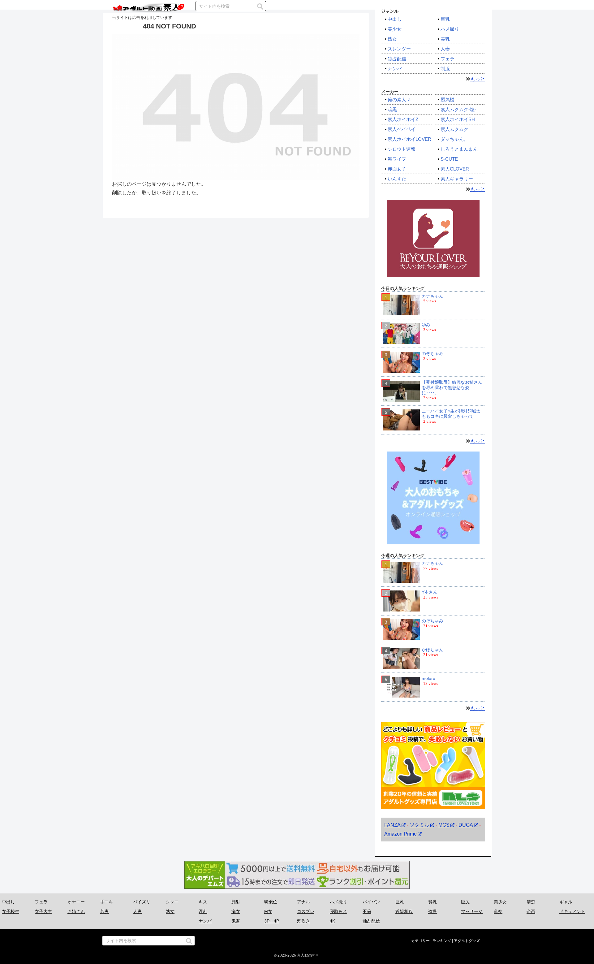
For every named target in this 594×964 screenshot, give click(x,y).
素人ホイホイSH (458, 119)
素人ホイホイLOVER (409, 139)
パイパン (371, 901)
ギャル (565, 901)
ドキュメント (572, 911)
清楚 (531, 901)
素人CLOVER (455, 168)
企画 (531, 911)
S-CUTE (449, 159)
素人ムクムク (454, 129)
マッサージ (472, 911)
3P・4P (271, 921)
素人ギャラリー (457, 178)
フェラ (447, 58)
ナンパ (395, 68)
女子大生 (43, 911)
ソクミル (419, 825)
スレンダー (399, 48)
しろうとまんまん (459, 149)
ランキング (442, 941)
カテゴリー (420, 941)
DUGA (465, 825)
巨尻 (465, 901)
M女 (268, 911)
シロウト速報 (401, 149)
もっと (477, 79)
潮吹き (303, 921)
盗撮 (432, 911)
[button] (260, 6)
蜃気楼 (447, 99)
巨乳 (445, 19)
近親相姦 (404, 911)
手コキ (106, 901)
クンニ (172, 901)
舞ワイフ (397, 159)
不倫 (367, 911)
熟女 (392, 38)
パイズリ (141, 901)
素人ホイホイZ (403, 119)
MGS (444, 825)
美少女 (395, 29)
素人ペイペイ (401, 129)
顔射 (235, 901)
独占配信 (397, 58)
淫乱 (203, 911)
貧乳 (432, 901)
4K (332, 921)
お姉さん (76, 911)
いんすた (397, 178)
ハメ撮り (450, 29)
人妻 (445, 48)
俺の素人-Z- (400, 99)
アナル (303, 901)
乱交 (498, 911)
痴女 (235, 911)
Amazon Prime (400, 833)
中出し (395, 19)
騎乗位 (270, 901)
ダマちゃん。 (454, 139)
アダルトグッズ (467, 941)
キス (203, 901)
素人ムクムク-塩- (458, 109)
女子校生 (10, 911)
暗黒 (392, 109)
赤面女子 (397, 168)
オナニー (76, 901)
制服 (445, 68)
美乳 (445, 38)
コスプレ (305, 911)
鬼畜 (235, 921)
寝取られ (338, 911)
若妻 (104, 911)
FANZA (392, 825)
